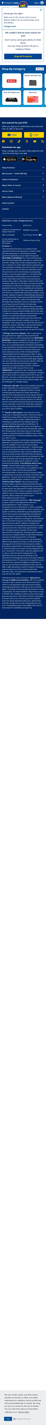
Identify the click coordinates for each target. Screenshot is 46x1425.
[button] (22, 1419)
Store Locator (8, 203)
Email (14, 134)
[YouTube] (36, 141)
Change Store (10, 26)
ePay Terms (27, 225)
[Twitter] (28, 141)
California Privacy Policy (31, 240)
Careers (5, 209)
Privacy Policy (23, 1412)
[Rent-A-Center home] (23, 5)
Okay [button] (8, 1419)
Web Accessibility (8, 235)
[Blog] (42, 141)
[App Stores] (9, 159)
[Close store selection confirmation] (41, 9)
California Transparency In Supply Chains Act (11, 231)
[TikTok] (20, 141)
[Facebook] (4, 141)
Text (36, 134)
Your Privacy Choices (30, 235)
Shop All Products (23, 56)
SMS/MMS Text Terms (30, 230)
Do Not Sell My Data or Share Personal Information (10, 241)
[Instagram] (12, 141)
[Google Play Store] (29, 159)
